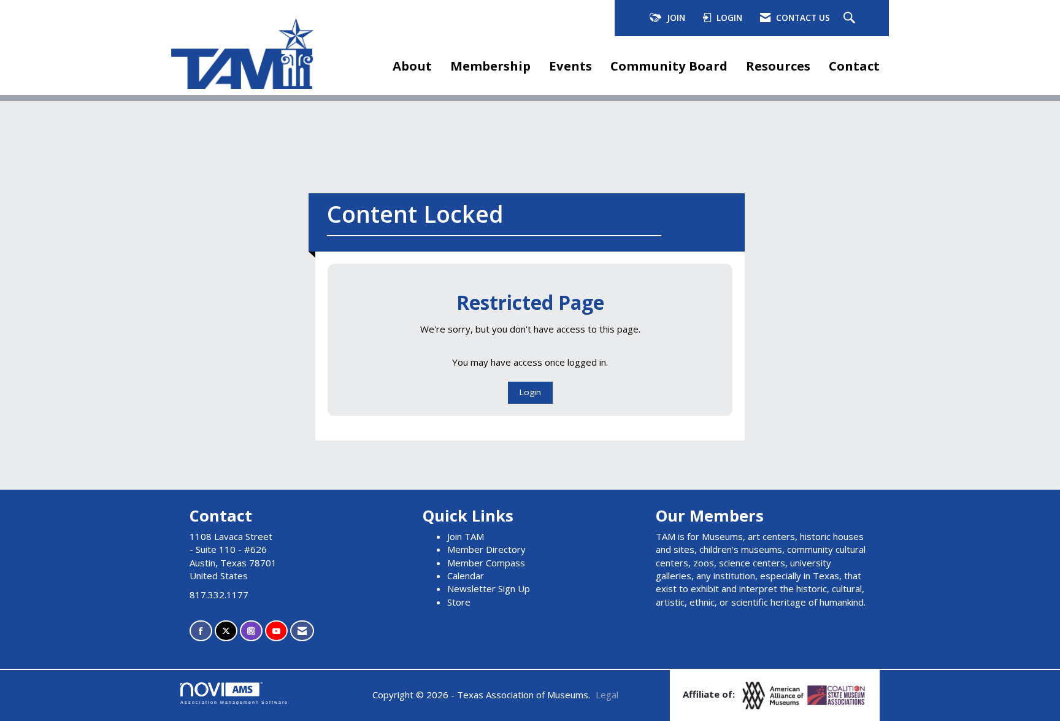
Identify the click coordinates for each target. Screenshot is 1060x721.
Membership (490, 65)
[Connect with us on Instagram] (251, 631)
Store (458, 602)
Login (530, 392)
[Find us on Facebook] (201, 631)
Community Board (669, 65)
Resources (778, 65)
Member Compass (486, 563)
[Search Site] (850, 18)
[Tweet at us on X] (226, 631)
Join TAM (465, 536)
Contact (854, 65)
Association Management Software (234, 702)
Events (570, 65)
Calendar (465, 575)
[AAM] (774, 694)
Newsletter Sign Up (488, 588)
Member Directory (486, 549)
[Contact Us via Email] (302, 631)
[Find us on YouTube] (276, 631)
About (412, 65)
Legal (607, 694)
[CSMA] (836, 694)
